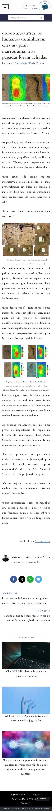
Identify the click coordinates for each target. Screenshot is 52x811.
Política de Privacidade (26, 798)
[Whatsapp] (30, 579)
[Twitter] (21, 579)
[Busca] (41, 17)
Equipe (37, 794)
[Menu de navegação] (5, 6)
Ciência (31, 63)
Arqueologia (21, 63)
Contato (26, 803)
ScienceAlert (42, 541)
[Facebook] (13, 579)
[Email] (38, 579)
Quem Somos (18, 794)
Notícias (40, 63)
